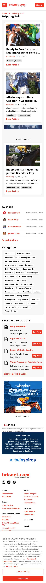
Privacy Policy (12, 566)
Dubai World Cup (12, 269)
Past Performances (11, 513)
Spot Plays (32, 303)
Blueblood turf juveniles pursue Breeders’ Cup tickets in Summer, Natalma (22, 171)
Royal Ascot (23, 299)
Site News (35, 299)
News (4, 13)
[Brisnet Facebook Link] (14, 482)
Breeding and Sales (27, 257)
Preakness (9, 296)
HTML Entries (7, 505)
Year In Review (11, 311)
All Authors (6, 497)
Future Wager (32, 273)
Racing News (10, 299)
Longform (9, 288)
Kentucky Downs (14, 61)
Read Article (12, 64)
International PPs (9, 528)
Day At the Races (26, 265)
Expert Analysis (30, 494)
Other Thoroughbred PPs (10, 524)
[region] (23, 557)
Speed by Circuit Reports (15, 303)
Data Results (29, 514)
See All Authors (10, 240)
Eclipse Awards (27, 269)
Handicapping (10, 277)
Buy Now (37, 332)
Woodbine (11, 115)
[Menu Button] (4, 5)
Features (20, 273)
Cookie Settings (23, 571)
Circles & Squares (12, 261)
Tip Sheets (28, 500)
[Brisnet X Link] (8, 482)
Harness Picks (30, 503)
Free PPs (5, 520)
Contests (26, 261)
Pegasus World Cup (23, 292)
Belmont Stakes (23, 254)
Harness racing (25, 277)
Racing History (23, 296)
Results (27, 508)
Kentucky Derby (11, 284)
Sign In (39, 5)
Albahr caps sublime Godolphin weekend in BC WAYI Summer (21, 99)
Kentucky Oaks (27, 284)
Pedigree (9, 292)
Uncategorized (24, 307)
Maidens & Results (23, 288)
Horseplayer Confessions (15, 280)
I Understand (23, 578)
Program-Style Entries (11, 508)
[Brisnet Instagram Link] (3, 482)
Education (9, 273)
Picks (26, 490)
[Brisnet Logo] (17, 5)
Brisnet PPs (6, 517)
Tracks (27, 526)
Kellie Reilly (10, 105)
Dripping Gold (18, 13)
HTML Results (29, 511)
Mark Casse (26, 187)
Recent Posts (7, 494)
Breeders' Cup (24, 115)
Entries (5, 502)
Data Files (28, 520)
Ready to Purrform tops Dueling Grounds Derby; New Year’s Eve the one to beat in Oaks (22, 50)
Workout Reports (31, 497)
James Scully (10, 56)
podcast (37, 292)
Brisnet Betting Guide (15, 374)
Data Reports (10, 265)
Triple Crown (10, 307)
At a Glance (9, 254)
